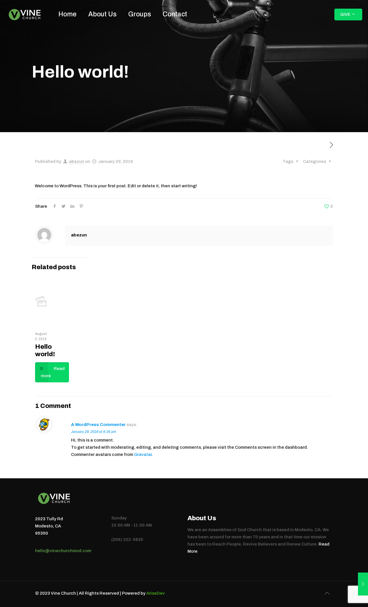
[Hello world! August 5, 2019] (363, 584)
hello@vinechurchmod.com (63, 550)
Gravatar (143, 454)
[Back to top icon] (327, 593)
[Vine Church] (25, 14)
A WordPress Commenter (98, 424)
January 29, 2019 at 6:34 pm (93, 432)
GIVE (345, 14)
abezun (76, 161)
